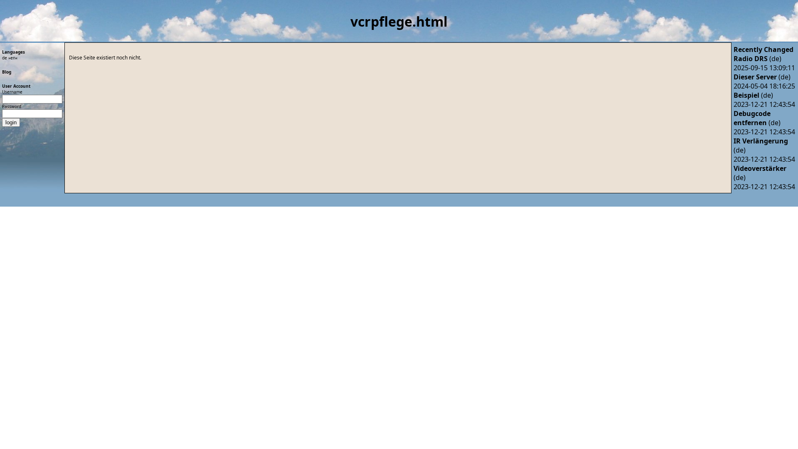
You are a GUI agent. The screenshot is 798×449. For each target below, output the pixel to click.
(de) (757, 58)
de (4, 58)
